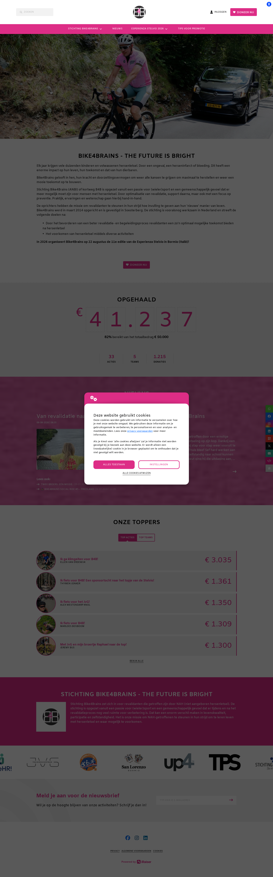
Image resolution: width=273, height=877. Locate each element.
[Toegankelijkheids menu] (269, 4)
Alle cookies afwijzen (137, 473)
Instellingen (159, 464)
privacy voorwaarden (140, 431)
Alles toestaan (114, 464)
